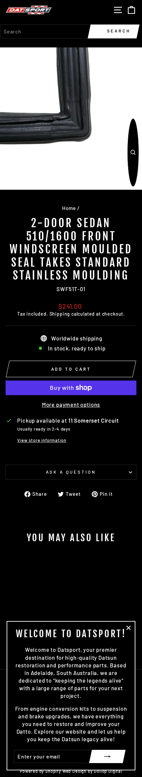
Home (69, 208)
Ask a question (71, 472)
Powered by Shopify (40, 771)
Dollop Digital (108, 771)
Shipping (60, 314)
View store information (41, 440)
